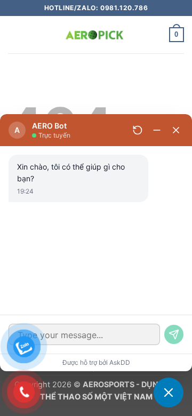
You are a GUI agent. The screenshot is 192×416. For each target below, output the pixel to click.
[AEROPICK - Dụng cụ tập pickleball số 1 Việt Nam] (96, 34)
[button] (14, 34)
